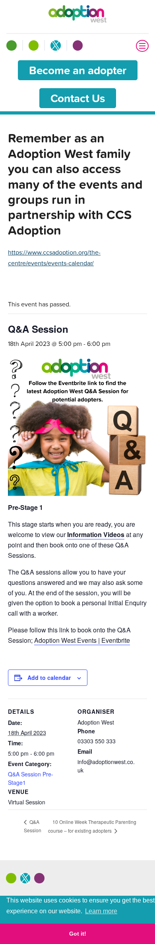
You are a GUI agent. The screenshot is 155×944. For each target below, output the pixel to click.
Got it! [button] (77, 933)
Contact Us (77, 98)
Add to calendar (49, 677)
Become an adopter (77, 70)
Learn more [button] (101, 911)
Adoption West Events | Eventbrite (82, 640)
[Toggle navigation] (142, 46)
